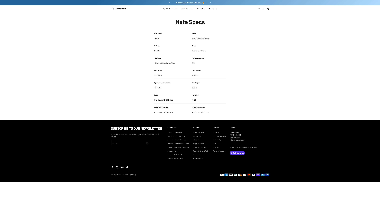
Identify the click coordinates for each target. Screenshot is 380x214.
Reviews (216, 147)
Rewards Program (219, 151)
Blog (214, 143)
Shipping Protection (200, 147)
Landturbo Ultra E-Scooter (177, 140)
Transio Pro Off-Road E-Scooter (178, 143)
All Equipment (186, 9)
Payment (196, 155)
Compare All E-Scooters (176, 155)
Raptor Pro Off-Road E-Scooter (178, 147)
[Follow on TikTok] (127, 167)
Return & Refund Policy (201, 151)
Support (200, 9)
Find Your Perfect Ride (175, 158)
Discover (212, 9)
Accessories (172, 151)
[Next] (210, 2)
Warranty (196, 140)
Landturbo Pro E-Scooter (176, 136)
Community (217, 140)
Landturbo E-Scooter (175, 132)
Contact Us (197, 136)
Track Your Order (199, 132)
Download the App (219, 136)
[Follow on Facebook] (112, 167)
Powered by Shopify (130, 174)
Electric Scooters (169, 9)
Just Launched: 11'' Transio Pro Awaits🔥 (190, 3)
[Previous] (169, 2)
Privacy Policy (197, 158)
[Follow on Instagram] (117, 167)
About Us (216, 132)
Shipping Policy (198, 143)
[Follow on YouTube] (122, 167)
